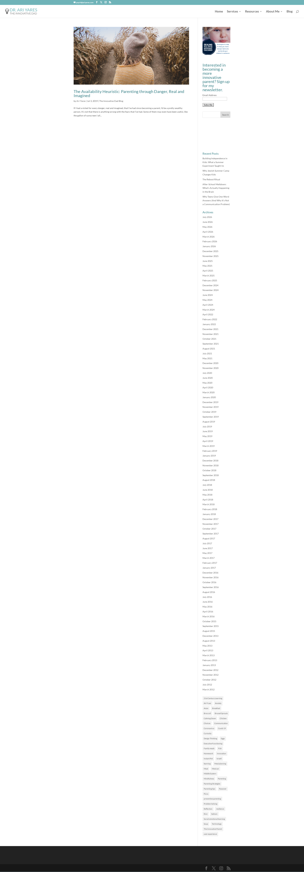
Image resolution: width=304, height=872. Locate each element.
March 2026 (209, 236)
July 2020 (207, 373)
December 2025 (210, 251)
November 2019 (210, 407)
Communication (221, 723)
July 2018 (207, 485)
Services (232, 11)
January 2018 (209, 514)
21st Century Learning (213, 698)
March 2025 (209, 275)
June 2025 (208, 261)
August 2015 (209, 631)
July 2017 (207, 543)
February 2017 (210, 562)
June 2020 (208, 377)
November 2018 (210, 465)
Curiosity (207, 733)
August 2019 (209, 421)
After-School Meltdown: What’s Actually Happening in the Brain (216, 188)
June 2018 (208, 489)
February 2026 (210, 241)
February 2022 (210, 319)
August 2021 (209, 348)
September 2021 (211, 343)
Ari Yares (81, 101)
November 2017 (210, 524)
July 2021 (207, 353)
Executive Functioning (213, 743)
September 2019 (211, 416)
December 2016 (210, 572)
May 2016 (207, 606)
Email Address (210, 95)
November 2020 (210, 368)
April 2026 (208, 231)
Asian (206, 708)
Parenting (222, 778)
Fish (220, 748)
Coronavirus (209, 728)
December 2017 (210, 519)
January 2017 (209, 567)
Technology (217, 824)
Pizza (206, 794)
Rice (205, 814)
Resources (252, 11)
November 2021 (210, 334)
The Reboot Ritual (211, 179)
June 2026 (208, 222)
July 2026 (207, 217)
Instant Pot (208, 758)
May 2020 (207, 382)
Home (219, 11)
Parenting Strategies (212, 784)
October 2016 (209, 582)
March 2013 (209, 655)
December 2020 (210, 363)
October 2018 (209, 470)
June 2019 (208, 431)
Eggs (223, 738)
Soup (206, 824)
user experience (210, 834)
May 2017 (207, 553)
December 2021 (210, 329)
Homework (208, 753)
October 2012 (209, 679)
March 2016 (209, 616)
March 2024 (209, 309)
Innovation (221, 753)
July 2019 (207, 426)
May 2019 (207, 436)
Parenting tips (209, 789)
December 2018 (210, 460)
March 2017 (209, 558)
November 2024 (210, 290)
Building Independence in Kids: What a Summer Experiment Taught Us (215, 162)
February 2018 (210, 509)
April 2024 (208, 304)
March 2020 (209, 392)
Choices (207, 723)
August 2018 (209, 480)
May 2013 (207, 645)
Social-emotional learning (214, 819)
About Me (272, 11)
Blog (290, 11)
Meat (206, 768)
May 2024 (207, 300)
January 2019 (209, 455)
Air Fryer (207, 703)
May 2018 (207, 494)
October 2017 (209, 528)
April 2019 (208, 441)
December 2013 (210, 636)
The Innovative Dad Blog (111, 101)
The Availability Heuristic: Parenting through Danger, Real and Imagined (129, 93)
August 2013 (209, 640)
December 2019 (210, 402)
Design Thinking (210, 738)
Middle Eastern (210, 773)
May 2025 (207, 265)
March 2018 (209, 504)
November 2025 (210, 256)
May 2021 (207, 358)
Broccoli (207, 713)
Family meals (209, 748)
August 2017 (209, 538)
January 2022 (209, 324)
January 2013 (209, 665)
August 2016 (209, 592)
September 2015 (211, 626)
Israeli (219, 758)
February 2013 (210, 660)
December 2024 (210, 285)
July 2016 (207, 597)
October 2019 (209, 411)
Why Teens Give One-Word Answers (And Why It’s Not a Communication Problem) (216, 200)
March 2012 (209, 689)
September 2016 (211, 587)
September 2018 (211, 475)
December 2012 (210, 670)
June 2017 (208, 548)
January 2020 (209, 397)
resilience (220, 809)
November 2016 (210, 577)
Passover (222, 789)
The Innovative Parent (213, 829)
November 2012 (210, 674)
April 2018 (208, 499)
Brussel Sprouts (221, 713)
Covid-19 (222, 728)
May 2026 (207, 226)
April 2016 (208, 611)
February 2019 (210, 451)
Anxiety (218, 703)
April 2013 (208, 650)
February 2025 (210, 280)
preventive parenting (212, 799)
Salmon (214, 814)
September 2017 (211, 533)
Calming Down (210, 718)
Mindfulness (209, 778)
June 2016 (208, 601)
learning (207, 763)
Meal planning (220, 763)
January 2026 (209, 246)
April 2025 (208, 270)
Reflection (208, 809)
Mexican (215, 768)
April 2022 (208, 314)
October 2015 (209, 621)
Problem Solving (210, 804)
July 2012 (207, 684)
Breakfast (216, 708)
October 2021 (209, 338)
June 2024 (208, 295)
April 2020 (208, 387)
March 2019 (209, 446)
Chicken (223, 718)
